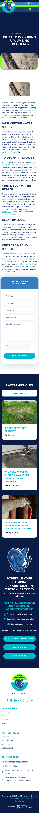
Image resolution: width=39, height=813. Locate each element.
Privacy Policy (22, 798)
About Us (5, 713)
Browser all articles (19, 393)
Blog (3, 724)
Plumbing (5, 737)
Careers (5, 716)
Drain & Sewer (7, 748)
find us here (19, 656)
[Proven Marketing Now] (24, 806)
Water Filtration (8, 744)
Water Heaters (7, 741)
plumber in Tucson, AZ (28, 110)
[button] (35, 9)
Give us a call (19, 647)
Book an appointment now (19, 638)
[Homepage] (19, 682)
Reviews (5, 720)
